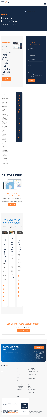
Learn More (12, 204)
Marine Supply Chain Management (32, 376)
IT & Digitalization (31, 379)
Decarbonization (31, 366)
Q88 (17, 380)
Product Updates (31, 392)
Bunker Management (32, 378)
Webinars (30, 390)
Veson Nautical (5, 2)
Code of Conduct (31, 412)
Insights (18, 369)
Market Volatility (31, 368)
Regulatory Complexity (32, 369)
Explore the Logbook (23, 330)
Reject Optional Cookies (24, 408)
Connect (18, 366)
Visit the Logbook (3, 294)
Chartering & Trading (32, 374)
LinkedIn (2, 371)
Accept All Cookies (24, 404)
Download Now (6, 79)
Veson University (20, 389)
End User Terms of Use (34, 411)
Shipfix (18, 377)
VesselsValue (19, 378)
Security (40, 411)
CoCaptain (19, 371)
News (29, 393)
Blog (29, 386)
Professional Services (20, 384)
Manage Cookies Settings (24, 411)
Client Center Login (39, 412)
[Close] (27, 400)
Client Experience (20, 386)
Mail (17, 368)
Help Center (19, 390)
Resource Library (31, 384)
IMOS (18, 375)
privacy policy (38, 352)
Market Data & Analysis (21, 387)
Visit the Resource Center (11, 291)
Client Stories (30, 387)
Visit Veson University (18, 285)
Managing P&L (30, 372)
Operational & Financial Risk (33, 371)
